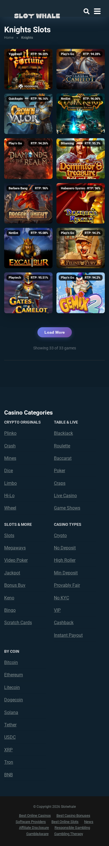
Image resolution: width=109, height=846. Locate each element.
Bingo (10, 610)
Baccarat (63, 458)
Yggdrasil (15, 54)
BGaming (67, 143)
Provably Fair (67, 585)
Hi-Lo (9, 495)
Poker (59, 470)
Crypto (60, 535)
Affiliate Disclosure (34, 827)
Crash (10, 446)
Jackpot (12, 573)
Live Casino (65, 495)
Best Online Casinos (35, 815)
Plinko (10, 433)
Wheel (10, 508)
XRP (8, 749)
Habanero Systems (74, 188)
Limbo (10, 483)
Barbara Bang (18, 188)
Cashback (64, 622)
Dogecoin (13, 699)
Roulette (62, 446)
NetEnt (65, 99)
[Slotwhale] (37, 14)
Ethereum (13, 674)
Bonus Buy (14, 585)
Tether (10, 724)
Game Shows (67, 508)
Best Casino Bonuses (73, 815)
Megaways (15, 548)
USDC (10, 737)
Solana (11, 712)
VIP (57, 610)
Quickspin (16, 99)
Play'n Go (67, 54)
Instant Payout (68, 635)
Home (8, 38)
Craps (59, 483)
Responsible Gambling (72, 827)
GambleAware (37, 834)
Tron (8, 762)
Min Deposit (66, 573)
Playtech (15, 277)
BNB (8, 774)
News (88, 822)
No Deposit (65, 548)
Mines (10, 458)
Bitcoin (11, 662)
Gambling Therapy (68, 834)
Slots (9, 535)
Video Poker (16, 560)
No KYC (61, 598)
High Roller (64, 560)
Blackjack (63, 433)
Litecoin (12, 687)
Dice (8, 470)
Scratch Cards (18, 622)
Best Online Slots (65, 822)
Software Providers (31, 822)
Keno (9, 598)
